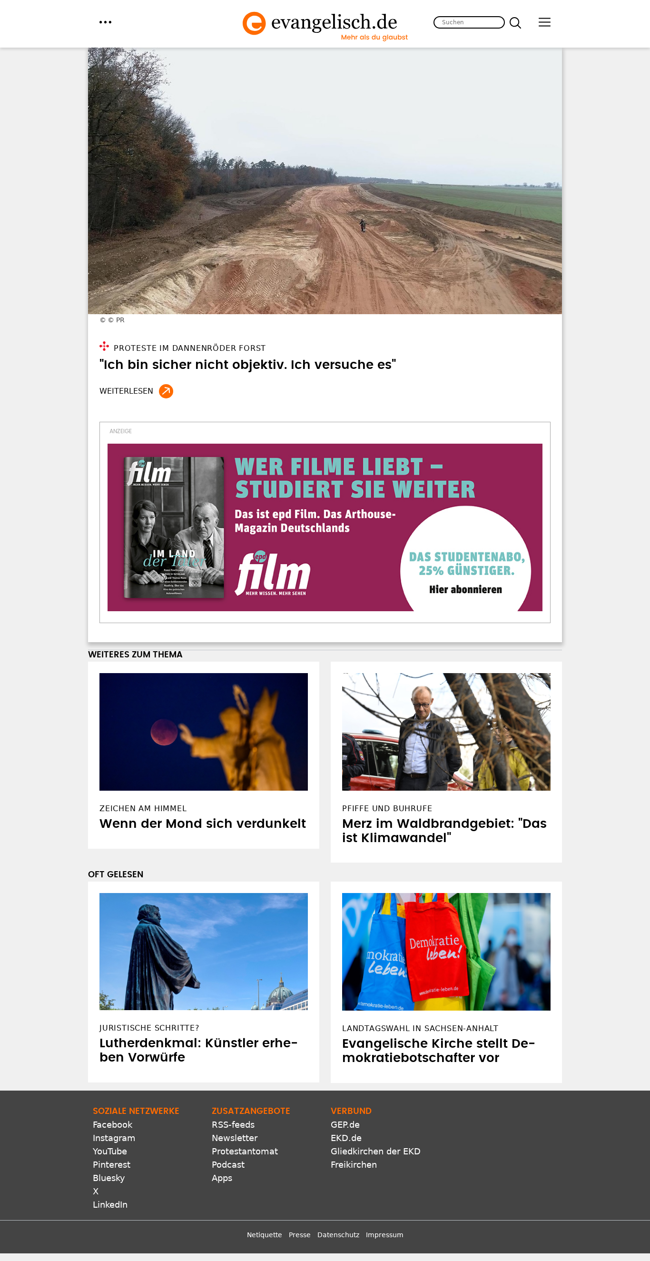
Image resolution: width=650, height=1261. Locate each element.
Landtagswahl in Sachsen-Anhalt (420, 1028)
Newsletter (234, 1138)
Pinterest (111, 1165)
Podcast (228, 1165)
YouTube (110, 1151)
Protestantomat (245, 1151)
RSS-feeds (233, 1125)
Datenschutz (338, 1235)
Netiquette (264, 1235)
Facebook (112, 1125)
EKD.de (346, 1138)
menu (105, 22)
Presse (300, 1235)
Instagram (114, 1138)
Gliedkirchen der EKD (376, 1151)
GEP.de (345, 1125)
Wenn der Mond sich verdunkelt (202, 824)
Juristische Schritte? (149, 1028)
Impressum (385, 1235)
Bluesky (109, 1178)
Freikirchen (354, 1165)
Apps (222, 1178)
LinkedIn (110, 1205)
